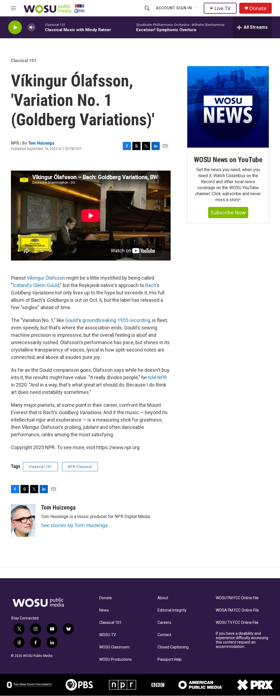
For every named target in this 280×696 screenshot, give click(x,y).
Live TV (222, 8)
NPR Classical (80, 466)
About (163, 598)
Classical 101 (110, 623)
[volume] (31, 27)
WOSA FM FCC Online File (237, 610)
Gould (71, 320)
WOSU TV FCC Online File (237, 623)
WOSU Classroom (114, 647)
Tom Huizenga (41, 143)
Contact (164, 635)
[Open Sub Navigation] (196, 8)
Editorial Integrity (172, 610)
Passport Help (170, 659)
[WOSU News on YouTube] (228, 107)
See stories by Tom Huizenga (74, 525)
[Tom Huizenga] (23, 520)
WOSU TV (107, 635)
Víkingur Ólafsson (46, 278)
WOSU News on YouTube (228, 160)
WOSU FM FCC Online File (237, 598)
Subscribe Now (228, 212)
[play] (15, 27)
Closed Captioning (173, 647)
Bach (150, 285)
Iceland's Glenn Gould (36, 285)
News (104, 610)
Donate (257, 8)
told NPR (157, 377)
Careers (164, 623)
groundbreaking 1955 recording (116, 320)
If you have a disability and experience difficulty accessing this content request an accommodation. (242, 640)
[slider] (40, 27)
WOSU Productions (115, 659)
